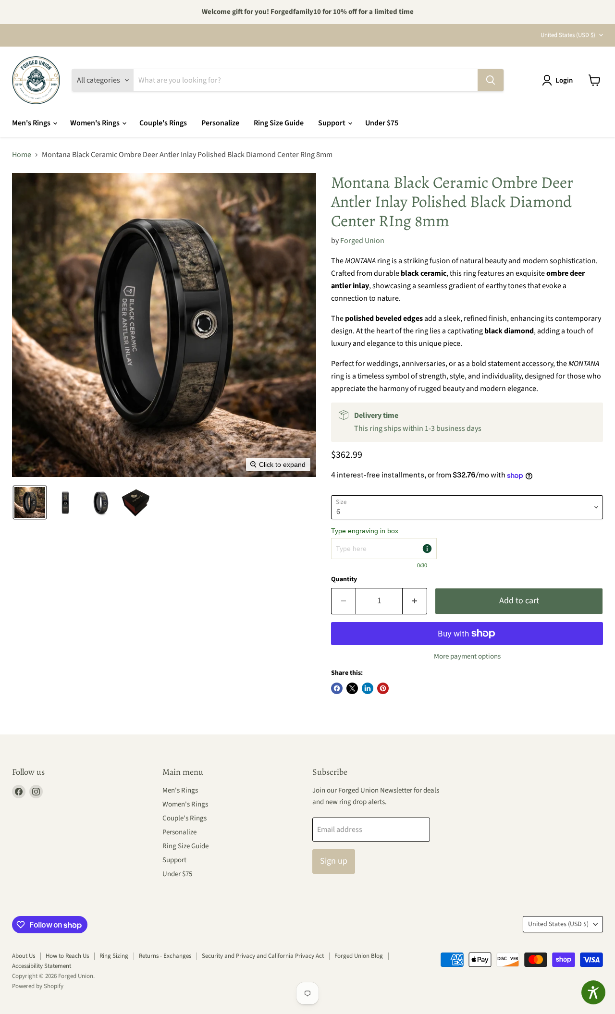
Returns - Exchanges (165, 956)
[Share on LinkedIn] (367, 688)
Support (332, 123)
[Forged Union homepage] (36, 80)
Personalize (220, 123)
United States (568, 35)
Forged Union (362, 240)
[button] (559, 80)
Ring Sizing (113, 956)
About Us (23, 956)
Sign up (333, 861)
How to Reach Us (67, 956)
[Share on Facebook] (337, 688)
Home (21, 154)
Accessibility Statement (41, 966)
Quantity (344, 579)
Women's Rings (95, 123)
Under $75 (381, 123)
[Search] (491, 80)
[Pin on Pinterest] (383, 688)
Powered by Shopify (37, 986)
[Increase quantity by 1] (415, 601)
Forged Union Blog (358, 956)
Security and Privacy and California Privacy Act (263, 956)
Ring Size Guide (279, 123)
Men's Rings (32, 123)
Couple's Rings (163, 123)
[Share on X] (352, 688)
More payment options (467, 656)
